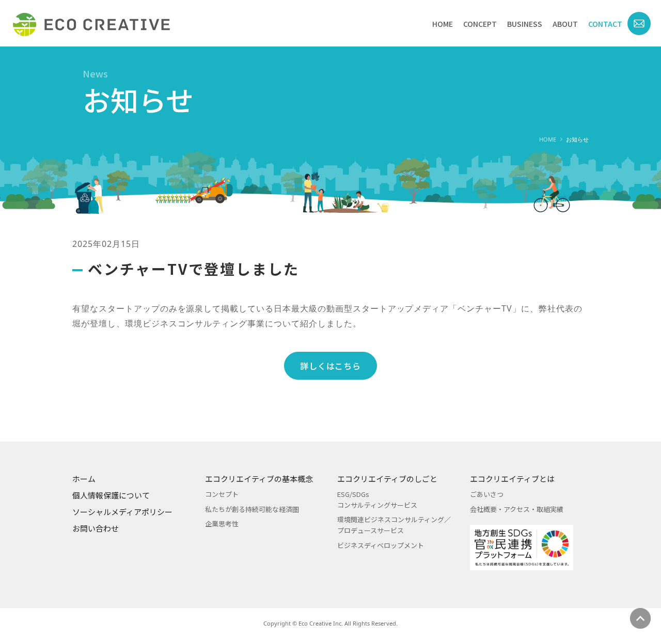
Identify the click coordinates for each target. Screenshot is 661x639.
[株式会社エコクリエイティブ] (91, 24)
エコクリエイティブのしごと (387, 478)
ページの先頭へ (640, 618)
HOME (442, 24)
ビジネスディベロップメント (380, 545)
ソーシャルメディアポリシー (122, 511)
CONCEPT (480, 24)
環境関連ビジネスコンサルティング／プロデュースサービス (394, 525)
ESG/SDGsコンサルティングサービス (377, 499)
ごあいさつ (486, 494)
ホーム (84, 478)
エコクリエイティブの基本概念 (259, 478)
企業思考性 (222, 523)
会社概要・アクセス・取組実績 (516, 509)
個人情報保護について (111, 495)
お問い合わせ (95, 528)
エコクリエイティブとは (512, 478)
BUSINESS (524, 24)
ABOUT (565, 24)
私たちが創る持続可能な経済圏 (252, 509)
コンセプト (222, 494)
